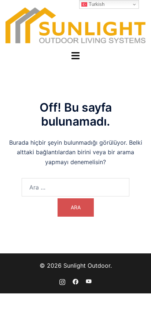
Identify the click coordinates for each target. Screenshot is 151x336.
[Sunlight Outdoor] (75, 24)
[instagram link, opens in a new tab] (62, 281)
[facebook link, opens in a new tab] (75, 281)
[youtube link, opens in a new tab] (89, 281)
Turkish (95, 4)
